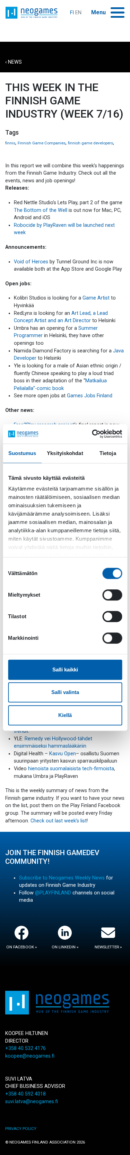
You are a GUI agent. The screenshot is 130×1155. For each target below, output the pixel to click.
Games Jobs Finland (89, 396)
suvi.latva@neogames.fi (31, 1102)
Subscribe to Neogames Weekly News (62, 878)
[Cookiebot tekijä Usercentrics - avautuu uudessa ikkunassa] (92, 433)
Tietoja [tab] (107, 453)
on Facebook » (21, 947)
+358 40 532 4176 (25, 1048)
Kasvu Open (62, 754)
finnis (10, 143)
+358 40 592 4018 (25, 1094)
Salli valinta (65, 692)
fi (72, 13)
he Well (59, 210)
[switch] (112, 594)
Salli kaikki (65, 669)
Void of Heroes (31, 262)
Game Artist (96, 298)
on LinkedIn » (65, 947)
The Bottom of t (32, 210)
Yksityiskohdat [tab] (65, 453)
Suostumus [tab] (22, 453)
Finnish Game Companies (42, 143)
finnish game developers (90, 143)
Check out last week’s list (59, 821)
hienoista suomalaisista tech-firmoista (70, 769)
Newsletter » (108, 947)
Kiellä (65, 715)
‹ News (13, 62)
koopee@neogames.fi (29, 1056)
